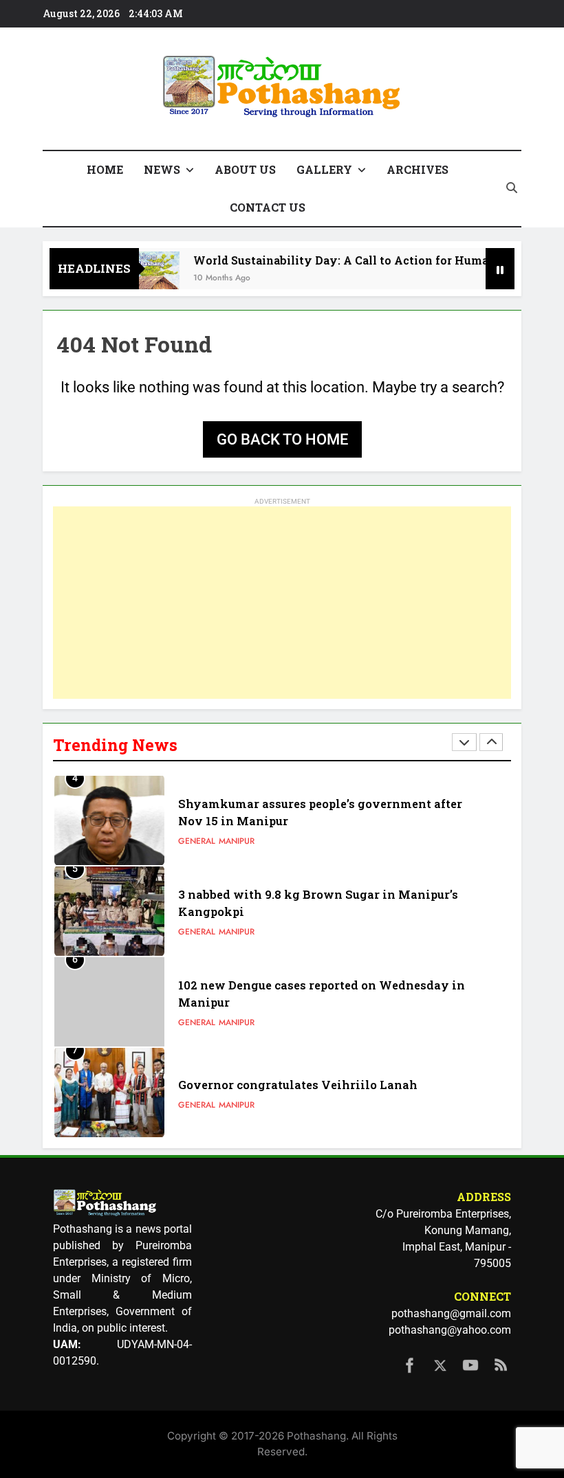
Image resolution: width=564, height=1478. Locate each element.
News (162, 169)
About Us (245, 169)
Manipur (236, 841)
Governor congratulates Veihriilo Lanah (297, 1084)
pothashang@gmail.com (451, 1313)
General (196, 841)
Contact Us (267, 207)
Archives (417, 169)
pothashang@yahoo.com (450, 1329)
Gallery (324, 169)
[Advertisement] (282, 602)
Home (105, 169)
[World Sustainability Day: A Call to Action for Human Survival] (139, 277)
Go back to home (282, 439)
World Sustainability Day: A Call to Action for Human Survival (355, 260)
